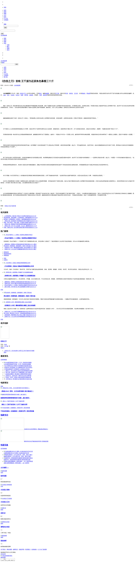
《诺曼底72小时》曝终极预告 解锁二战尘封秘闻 (20, 247)
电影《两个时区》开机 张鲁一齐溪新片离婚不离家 (20, 222)
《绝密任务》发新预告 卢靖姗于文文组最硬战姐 (19, 275)
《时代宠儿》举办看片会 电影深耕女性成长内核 (18, 379)
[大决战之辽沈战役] (6, 498)
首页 (5, 10)
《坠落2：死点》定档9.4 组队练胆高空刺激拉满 (18, 377)
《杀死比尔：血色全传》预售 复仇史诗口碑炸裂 (18, 375)
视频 (5, 13)
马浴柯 (12, 95)
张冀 (22, 95)
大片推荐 (5, 467)
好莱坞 (6, 260)
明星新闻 (6, 255)
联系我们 (27, 549)
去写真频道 (4, 448)
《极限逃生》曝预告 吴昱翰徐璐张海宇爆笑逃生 (20, 244)
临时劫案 (4, 476)
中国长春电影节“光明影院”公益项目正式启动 (17, 369)
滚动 (8, 49)
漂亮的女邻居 (5, 527)
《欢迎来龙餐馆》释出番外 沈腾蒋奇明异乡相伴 (18, 374)
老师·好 (3, 513)
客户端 (6, 77)
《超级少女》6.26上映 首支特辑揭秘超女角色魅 (20, 316)
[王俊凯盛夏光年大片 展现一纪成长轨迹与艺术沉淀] (18, 451)
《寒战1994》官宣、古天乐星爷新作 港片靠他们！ (17, 391)
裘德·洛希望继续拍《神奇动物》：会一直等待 (16, 463)
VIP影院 (6, 20)
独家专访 (4, 415)
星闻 (5, 40)
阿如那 (88, 93)
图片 (8, 46)
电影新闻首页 (7, 253)
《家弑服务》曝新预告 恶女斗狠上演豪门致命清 (20, 315)
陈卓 (40, 93)
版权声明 (21, 549)
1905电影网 (4, 35)
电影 (5, 38)
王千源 (57, 93)
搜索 (5, 24)
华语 (5, 258)
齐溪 (66, 93)
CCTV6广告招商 (42, 549)
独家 (5, 41)
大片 (5, 15)
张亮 (40, 95)
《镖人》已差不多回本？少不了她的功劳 (14, 404)
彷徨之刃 (7, 206)
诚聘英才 (15, 549)
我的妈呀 (4, 540)
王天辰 (76, 93)
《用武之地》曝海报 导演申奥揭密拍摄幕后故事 (20, 224)
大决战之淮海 (5, 489)
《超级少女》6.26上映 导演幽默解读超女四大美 (20, 249)
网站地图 (9, 549)
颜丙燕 (45, 95)
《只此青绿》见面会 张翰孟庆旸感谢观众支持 (19, 266)
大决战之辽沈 (5, 502)
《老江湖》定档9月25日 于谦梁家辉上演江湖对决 (18, 372)
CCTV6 (6, 18)
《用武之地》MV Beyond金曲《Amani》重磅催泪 (20, 225)
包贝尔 (17, 95)
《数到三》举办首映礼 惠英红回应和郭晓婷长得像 (18, 370)
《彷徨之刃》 (23, 93)
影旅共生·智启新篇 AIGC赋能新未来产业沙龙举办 (18, 367)
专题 (8, 45)
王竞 (8, 95)
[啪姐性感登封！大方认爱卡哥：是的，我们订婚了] (18, 454)
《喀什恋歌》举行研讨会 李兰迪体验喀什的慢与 (20, 286)
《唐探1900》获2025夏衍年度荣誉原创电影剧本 (20, 283)
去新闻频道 (4, 359)
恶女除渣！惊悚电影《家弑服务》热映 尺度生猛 (20, 246)
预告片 (2, 347)
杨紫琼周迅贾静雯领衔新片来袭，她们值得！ (15, 398)
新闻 (5, 12)
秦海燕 (31, 95)
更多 (5, 43)
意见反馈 (3, 554)
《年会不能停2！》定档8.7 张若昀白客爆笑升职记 (20, 238)
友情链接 (33, 549)
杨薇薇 (47, 93)
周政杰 (83, 93)
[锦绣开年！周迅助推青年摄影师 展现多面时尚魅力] (18, 458)
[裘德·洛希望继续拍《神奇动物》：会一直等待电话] (18, 461)
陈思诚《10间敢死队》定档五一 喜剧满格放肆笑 (20, 219)
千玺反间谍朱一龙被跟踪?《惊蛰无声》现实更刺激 (17, 411)
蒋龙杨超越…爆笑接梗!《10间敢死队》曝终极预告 (20, 217)
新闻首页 (6, 252)
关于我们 (3, 549)
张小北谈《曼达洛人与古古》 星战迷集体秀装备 (20, 313)
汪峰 (4, 95)
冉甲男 (26, 95)
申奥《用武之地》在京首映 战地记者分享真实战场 (20, 227)
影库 (5, 16)
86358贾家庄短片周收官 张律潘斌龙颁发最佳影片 (18, 365)
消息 (5, 7)
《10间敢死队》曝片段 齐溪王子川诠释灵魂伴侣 (20, 216)
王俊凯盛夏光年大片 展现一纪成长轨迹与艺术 (16, 453)
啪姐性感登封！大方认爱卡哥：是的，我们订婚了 (17, 456)
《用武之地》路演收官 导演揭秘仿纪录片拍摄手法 (20, 221)
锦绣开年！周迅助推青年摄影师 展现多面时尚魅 (17, 459)
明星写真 (4, 445)
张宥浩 (71, 93)
